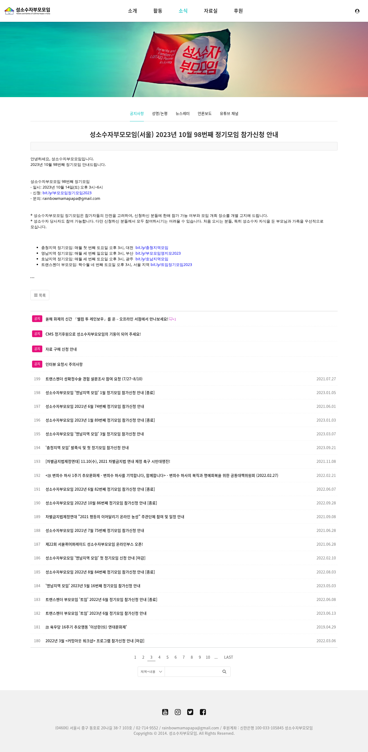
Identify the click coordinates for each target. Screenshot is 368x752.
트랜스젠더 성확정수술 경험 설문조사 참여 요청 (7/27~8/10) (94, 378)
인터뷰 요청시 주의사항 (64, 364)
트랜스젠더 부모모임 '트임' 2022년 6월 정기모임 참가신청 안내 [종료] (101, 599)
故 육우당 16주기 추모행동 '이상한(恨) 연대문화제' (86, 627)
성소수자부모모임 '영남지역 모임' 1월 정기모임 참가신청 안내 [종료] (100, 392)
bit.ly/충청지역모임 (152, 247)
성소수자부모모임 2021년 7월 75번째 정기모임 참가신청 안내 (95, 530)
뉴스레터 (183, 113)
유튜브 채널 (229, 113)
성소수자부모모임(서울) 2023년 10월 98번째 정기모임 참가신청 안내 (184, 134)
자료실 (211, 10)
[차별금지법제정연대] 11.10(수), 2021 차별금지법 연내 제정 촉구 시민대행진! (108, 461)
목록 (42, 295)
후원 (238, 10)
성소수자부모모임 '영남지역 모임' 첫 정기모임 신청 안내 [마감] (95, 557)
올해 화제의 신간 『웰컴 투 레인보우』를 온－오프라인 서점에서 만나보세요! (107, 319)
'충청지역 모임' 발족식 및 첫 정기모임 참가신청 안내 (87, 447)
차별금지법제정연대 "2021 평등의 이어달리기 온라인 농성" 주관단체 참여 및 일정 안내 (115, 516)
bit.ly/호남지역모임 (152, 258)
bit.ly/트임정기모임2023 (171, 264)
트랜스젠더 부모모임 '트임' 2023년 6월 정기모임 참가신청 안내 (96, 613)
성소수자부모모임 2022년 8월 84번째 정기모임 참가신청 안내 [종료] (100, 572)
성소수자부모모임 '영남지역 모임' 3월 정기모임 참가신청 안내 (95, 433)
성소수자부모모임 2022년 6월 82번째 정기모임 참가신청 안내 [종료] (100, 489)
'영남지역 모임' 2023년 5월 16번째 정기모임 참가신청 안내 (93, 585)
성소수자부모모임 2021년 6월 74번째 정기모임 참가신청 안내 (95, 406)
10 (208, 657)
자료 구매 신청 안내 (61, 349)
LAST (228, 657)
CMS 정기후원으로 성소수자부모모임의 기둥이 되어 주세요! (93, 334)
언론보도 (205, 113)
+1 (174, 319)
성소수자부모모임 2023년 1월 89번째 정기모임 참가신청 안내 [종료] (100, 420)
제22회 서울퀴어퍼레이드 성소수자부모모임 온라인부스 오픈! (94, 544)
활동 (157, 10)
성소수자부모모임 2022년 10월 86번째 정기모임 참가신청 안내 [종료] (101, 502)
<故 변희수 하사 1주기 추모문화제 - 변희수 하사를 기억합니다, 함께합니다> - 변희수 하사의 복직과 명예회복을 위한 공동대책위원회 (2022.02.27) (162, 475)
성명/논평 (160, 113)
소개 (132, 10)
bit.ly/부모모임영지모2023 (158, 253)
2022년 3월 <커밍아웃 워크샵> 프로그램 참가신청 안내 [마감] (95, 640)
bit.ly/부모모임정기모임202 (66, 192)
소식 (183, 10)
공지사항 (137, 113)
